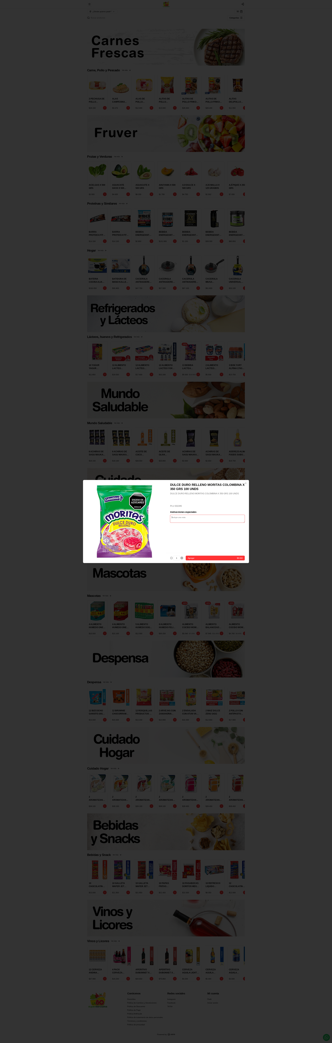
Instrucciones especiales (183, 512)
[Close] (246, 483)
